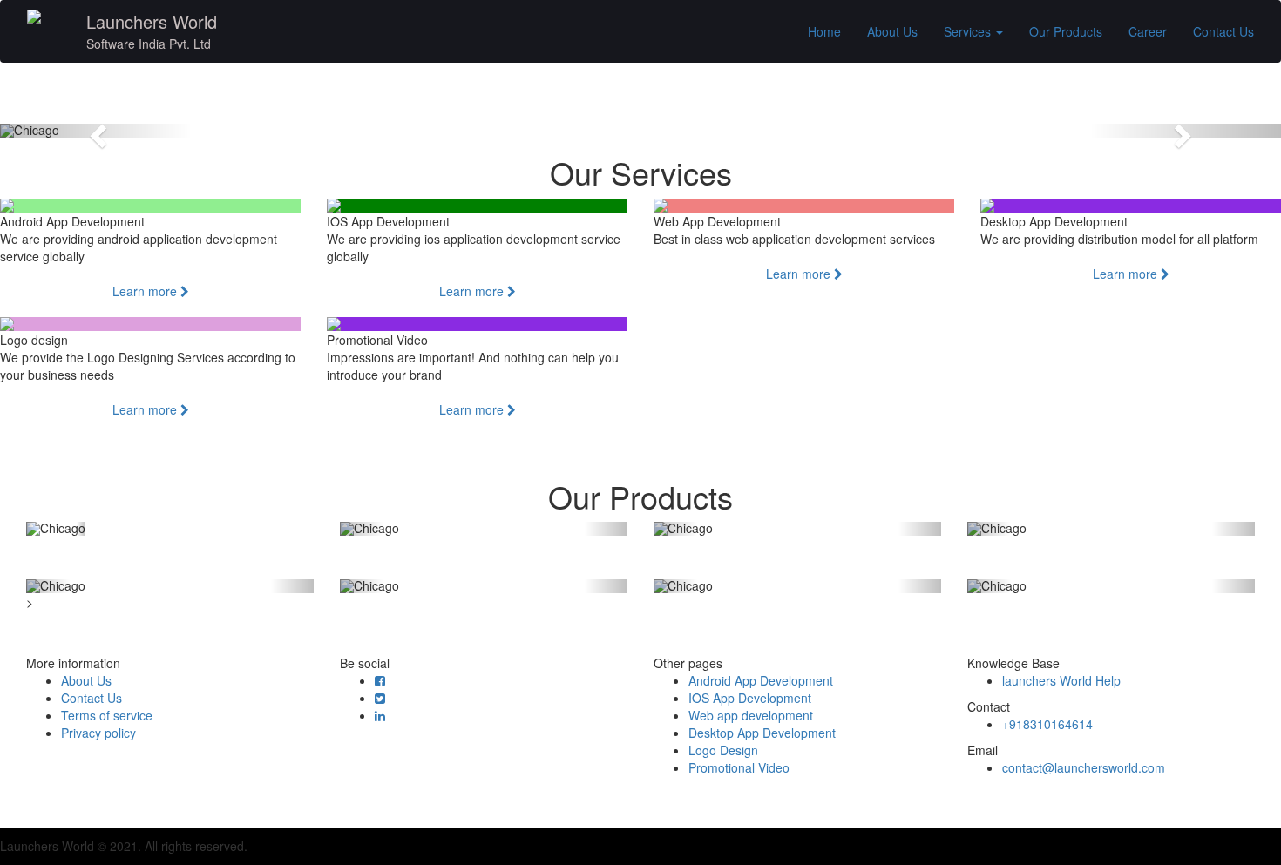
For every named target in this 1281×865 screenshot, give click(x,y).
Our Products (1065, 31)
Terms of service (106, 715)
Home (824, 31)
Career (1147, 31)
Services (969, 31)
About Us (892, 31)
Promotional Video (739, 767)
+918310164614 (1047, 724)
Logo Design (723, 750)
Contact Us (1223, 31)
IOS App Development (749, 697)
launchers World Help (1061, 680)
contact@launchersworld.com (1083, 767)
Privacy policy (98, 732)
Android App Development (760, 680)
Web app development (750, 715)
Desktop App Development (762, 732)
